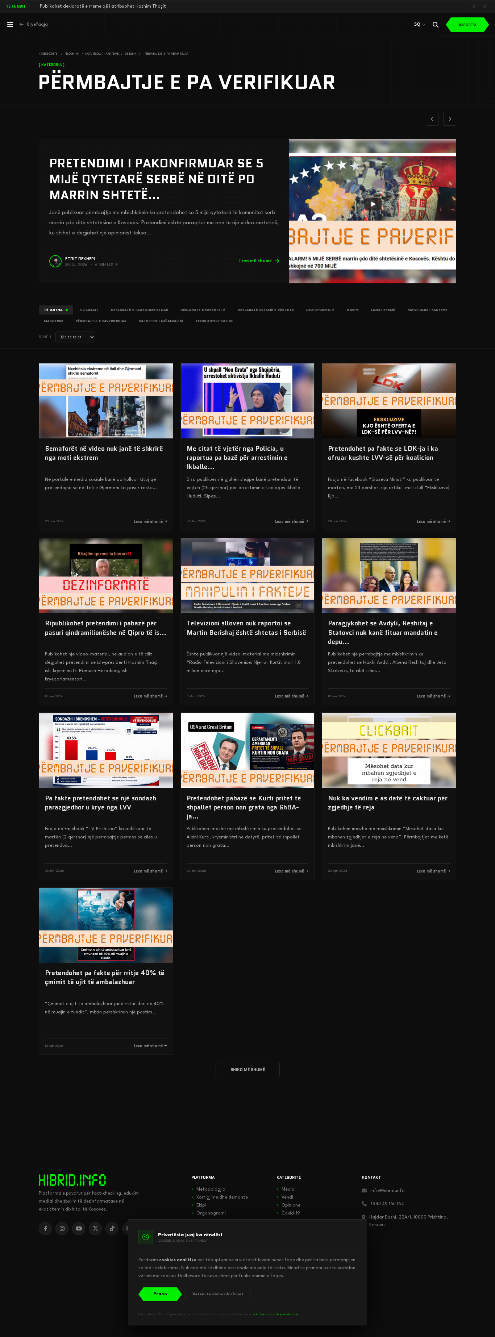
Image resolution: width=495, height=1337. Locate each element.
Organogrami (208, 1213)
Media (285, 1189)
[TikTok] (111, 1228)
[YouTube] (78, 1228)
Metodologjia (208, 1189)
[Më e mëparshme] (432, 119)
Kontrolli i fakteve (102, 53)
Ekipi (198, 1205)
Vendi (284, 1197)
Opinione (288, 1205)
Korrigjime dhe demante (219, 1197)
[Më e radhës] (449, 119)
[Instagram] (61, 1228)
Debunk (131, 53)
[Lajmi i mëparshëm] (474, 6)
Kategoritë (48, 53)
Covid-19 (288, 1213)
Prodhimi (72, 53)
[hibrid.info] (72, 1180)
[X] (95, 1228)
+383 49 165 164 (387, 1204)
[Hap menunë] (10, 24)
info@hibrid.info (387, 1191)
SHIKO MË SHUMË (247, 1069)
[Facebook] (45, 1228)
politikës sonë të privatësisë (275, 1314)
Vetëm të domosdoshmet (218, 1294)
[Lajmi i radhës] (484, 6)
